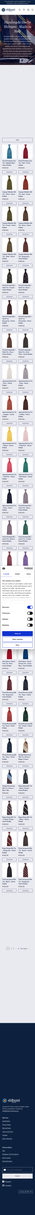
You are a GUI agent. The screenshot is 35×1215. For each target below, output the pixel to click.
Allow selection (17, 639)
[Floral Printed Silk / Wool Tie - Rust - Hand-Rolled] (9, 341)
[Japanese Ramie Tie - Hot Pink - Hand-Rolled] (9, 465)
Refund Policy (6, 1128)
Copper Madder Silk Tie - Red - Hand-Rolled (25, 194)
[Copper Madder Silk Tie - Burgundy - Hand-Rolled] (25, 245)
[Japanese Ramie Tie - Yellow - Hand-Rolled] (9, 434)
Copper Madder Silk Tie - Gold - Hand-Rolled (9, 256)
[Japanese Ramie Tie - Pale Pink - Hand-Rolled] (25, 434)
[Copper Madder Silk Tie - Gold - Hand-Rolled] (9, 245)
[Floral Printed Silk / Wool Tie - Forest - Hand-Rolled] (9, 276)
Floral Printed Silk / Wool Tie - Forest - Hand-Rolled (8, 287)
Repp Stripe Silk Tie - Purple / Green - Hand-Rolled (9, 819)
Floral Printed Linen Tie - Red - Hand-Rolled (25, 163)
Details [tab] (17, 574)
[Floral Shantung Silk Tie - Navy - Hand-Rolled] (25, 683)
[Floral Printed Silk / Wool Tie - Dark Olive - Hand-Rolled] (25, 341)
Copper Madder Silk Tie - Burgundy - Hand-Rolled (25, 256)
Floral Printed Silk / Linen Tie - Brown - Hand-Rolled (9, 539)
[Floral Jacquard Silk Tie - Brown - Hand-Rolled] (25, 839)
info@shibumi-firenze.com (10, 1111)
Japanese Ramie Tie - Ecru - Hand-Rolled (9, 383)
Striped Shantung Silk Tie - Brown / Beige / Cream (24, 757)
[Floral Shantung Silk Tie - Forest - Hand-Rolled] (25, 714)
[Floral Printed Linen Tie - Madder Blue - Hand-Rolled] (9, 152)
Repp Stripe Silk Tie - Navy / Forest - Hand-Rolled (25, 788)
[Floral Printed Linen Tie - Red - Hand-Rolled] (25, 152)
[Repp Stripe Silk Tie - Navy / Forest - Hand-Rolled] (25, 777)
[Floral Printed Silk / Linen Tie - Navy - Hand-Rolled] (25, 496)
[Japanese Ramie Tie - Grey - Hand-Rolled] (25, 372)
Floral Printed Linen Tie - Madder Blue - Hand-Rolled (9, 163)
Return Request (7, 1138)
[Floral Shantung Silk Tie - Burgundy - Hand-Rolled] (9, 683)
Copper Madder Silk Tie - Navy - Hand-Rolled (25, 225)
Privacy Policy (6, 1125)
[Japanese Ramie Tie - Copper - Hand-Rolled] (9, 403)
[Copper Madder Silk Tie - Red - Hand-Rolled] (25, 183)
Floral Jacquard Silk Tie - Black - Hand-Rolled (9, 881)
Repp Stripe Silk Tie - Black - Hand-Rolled (25, 819)
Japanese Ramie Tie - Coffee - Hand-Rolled (25, 414)
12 (18, 948)
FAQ (3, 1151)
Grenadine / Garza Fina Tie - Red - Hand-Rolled (8, 663)
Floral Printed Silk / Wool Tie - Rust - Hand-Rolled (8, 352)
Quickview (9, 172)
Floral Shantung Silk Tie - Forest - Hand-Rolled (25, 726)
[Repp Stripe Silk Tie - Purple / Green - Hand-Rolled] (9, 808)
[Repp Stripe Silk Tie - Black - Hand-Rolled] (25, 808)
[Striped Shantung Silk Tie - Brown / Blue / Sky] (9, 777)
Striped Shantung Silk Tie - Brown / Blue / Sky (8, 788)
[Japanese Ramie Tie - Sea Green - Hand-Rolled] (25, 465)
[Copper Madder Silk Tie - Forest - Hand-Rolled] (9, 214)
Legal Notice (6, 1121)
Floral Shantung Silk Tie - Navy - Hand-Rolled (25, 695)
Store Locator (6, 1158)
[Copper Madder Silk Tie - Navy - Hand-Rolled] (25, 214)
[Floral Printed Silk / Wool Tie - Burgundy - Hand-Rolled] (9, 307)
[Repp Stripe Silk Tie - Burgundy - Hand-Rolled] (9, 839)
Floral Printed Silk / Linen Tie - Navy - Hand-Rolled (25, 508)
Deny (17, 645)
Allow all (17, 633)
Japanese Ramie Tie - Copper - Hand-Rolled (9, 414)
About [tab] (29, 574)
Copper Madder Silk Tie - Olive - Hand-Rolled (9, 194)
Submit (17, 1176)
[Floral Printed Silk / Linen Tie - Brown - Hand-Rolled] (9, 528)
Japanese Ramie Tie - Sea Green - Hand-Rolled (25, 476)
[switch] (30, 613)
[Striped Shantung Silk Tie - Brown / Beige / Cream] (25, 746)
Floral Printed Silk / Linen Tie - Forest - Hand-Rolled (25, 539)
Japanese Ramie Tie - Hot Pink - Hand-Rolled (9, 476)
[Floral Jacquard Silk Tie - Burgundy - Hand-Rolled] (25, 870)
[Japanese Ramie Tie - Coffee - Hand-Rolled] (25, 403)
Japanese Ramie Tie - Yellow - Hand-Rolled (9, 445)
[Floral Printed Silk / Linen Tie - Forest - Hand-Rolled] (25, 528)
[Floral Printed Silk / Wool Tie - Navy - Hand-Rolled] (25, 276)
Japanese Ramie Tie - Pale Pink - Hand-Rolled (25, 445)
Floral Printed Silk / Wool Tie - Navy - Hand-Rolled (25, 287)
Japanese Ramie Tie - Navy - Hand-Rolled (9, 508)
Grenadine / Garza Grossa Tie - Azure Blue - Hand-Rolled (25, 663)
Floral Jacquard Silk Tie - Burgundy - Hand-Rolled (25, 881)
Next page (23, 948)
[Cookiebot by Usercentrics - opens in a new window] (25, 568)
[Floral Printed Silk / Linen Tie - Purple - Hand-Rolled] (25, 559)
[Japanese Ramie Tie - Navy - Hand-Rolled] (9, 496)
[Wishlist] (24, 10)
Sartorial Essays (7, 1161)
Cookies (4, 1135)
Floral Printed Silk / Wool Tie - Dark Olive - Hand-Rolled (25, 352)
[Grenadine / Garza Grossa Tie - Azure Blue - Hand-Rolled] (25, 652)
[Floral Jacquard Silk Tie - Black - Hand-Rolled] (9, 870)
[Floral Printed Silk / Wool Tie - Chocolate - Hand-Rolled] (25, 307)
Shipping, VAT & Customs (10, 1154)
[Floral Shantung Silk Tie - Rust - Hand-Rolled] (9, 714)
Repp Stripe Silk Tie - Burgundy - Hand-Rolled (9, 850)
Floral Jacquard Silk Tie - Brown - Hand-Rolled (25, 850)
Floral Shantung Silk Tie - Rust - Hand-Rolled (9, 726)
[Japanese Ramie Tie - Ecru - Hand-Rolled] (9, 372)
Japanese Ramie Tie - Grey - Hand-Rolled (25, 383)
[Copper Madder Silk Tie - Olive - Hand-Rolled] (9, 183)
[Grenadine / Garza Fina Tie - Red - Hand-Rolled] (9, 652)
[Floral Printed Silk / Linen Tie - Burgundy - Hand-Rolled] (9, 559)
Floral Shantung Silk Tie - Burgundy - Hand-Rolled (9, 695)
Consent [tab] (6, 574)
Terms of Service (7, 1132)
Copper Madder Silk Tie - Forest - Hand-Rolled (9, 225)
